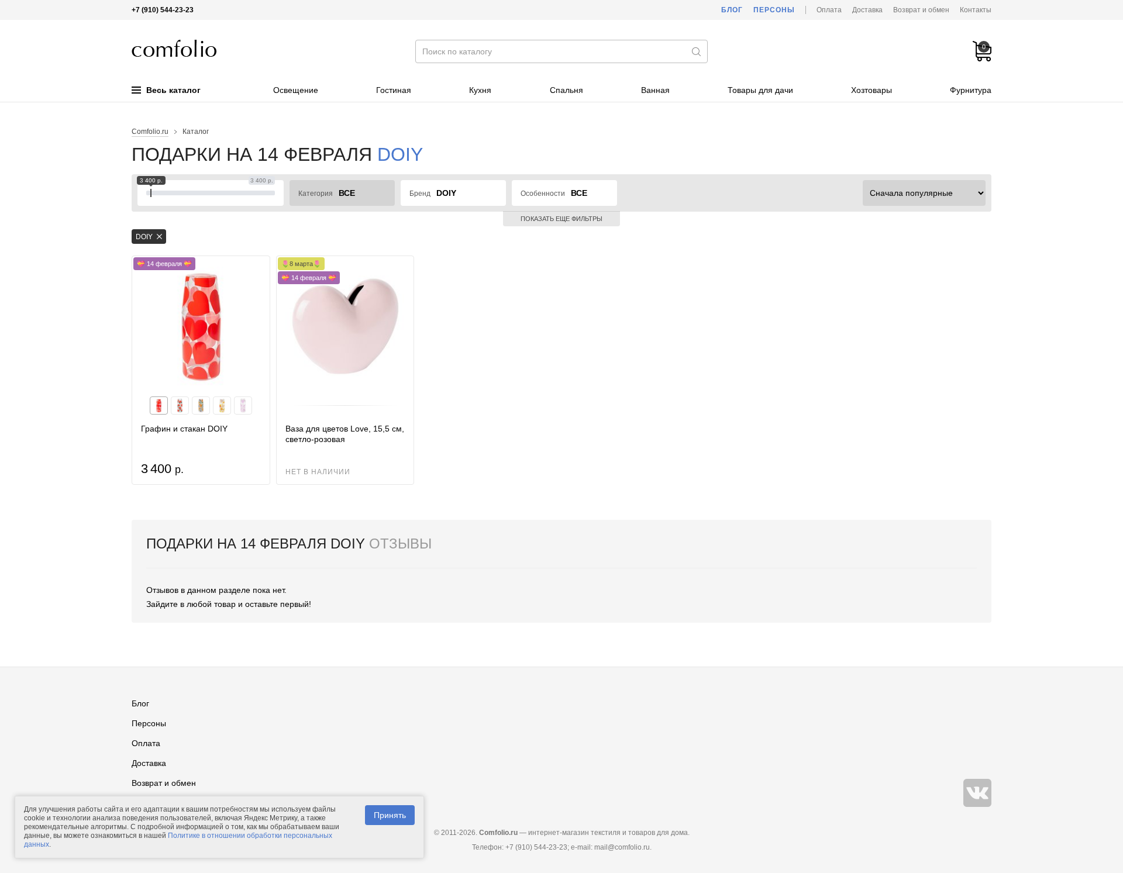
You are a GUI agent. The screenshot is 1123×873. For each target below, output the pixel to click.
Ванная (655, 90)
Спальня (566, 90)
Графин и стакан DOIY (184, 428)
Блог (732, 10)
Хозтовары (871, 90)
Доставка (867, 10)
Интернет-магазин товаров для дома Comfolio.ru (174, 48)
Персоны (774, 10)
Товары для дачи (760, 90)
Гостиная (393, 90)
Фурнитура (970, 90)
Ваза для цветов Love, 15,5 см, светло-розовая (344, 434)
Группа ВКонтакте (977, 793)
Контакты (975, 10)
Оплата (829, 10)
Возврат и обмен (921, 10)
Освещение (295, 90)
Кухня (480, 90)
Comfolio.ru (150, 131)
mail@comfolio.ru (622, 847)
